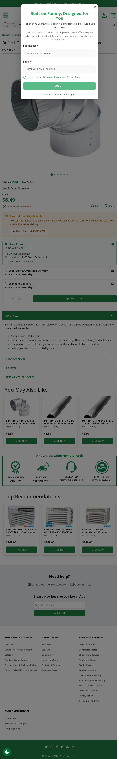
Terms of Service (52, 77)
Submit (59, 85)
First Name (29, 46)
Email (26, 61)
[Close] (95, 7)
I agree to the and (55, 77)
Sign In (72, 94)
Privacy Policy (74, 77)
